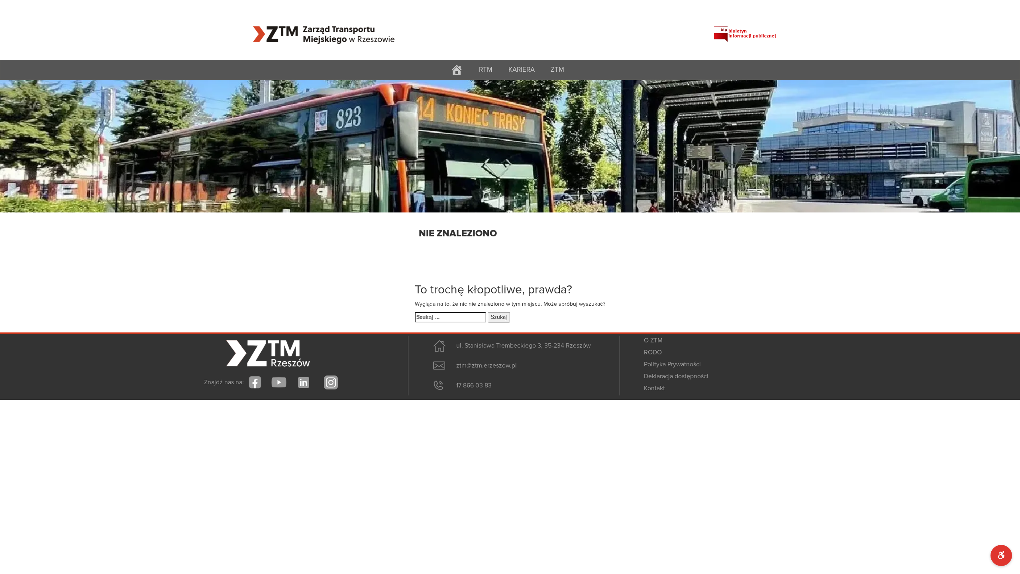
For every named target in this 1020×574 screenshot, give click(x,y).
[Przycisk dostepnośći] (1001, 555)
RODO (653, 352)
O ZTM (653, 340)
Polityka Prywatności (672, 364)
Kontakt (654, 388)
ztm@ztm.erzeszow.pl (486, 366)
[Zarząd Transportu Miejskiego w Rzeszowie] (323, 30)
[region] (510, 146)
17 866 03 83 (474, 385)
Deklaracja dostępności (676, 376)
